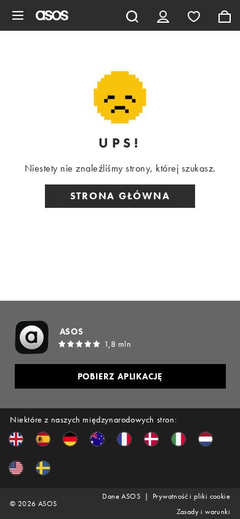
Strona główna (120, 195)
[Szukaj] (132, 15)
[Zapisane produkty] (193, 15)
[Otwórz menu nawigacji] (18, 15)
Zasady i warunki (203, 511)
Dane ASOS (121, 496)
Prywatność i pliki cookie (191, 496)
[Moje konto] (163, 15)
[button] (16, 439)
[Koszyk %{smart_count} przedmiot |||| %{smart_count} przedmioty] (224, 15)
